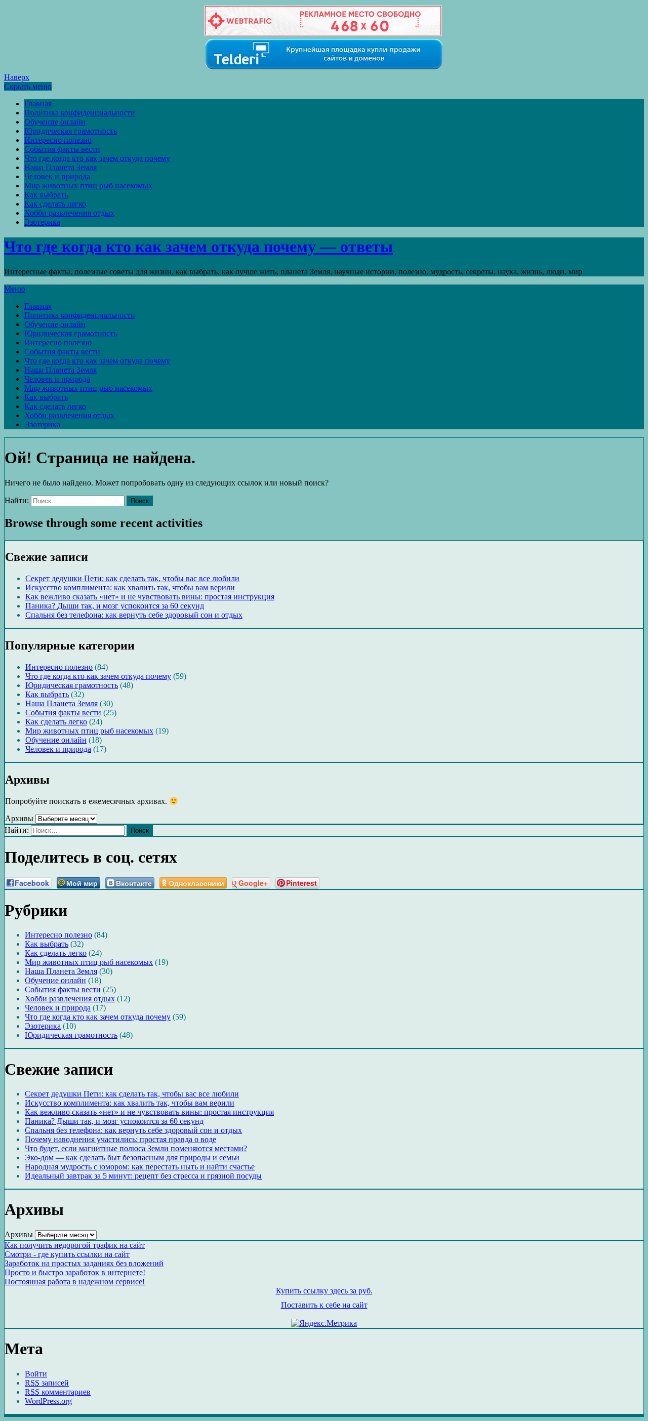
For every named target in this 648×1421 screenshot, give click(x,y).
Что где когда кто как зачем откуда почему (97, 158)
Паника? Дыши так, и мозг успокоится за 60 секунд (114, 605)
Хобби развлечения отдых (69, 213)
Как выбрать (46, 194)
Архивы (19, 818)
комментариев (58, 1392)
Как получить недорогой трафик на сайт (75, 1245)
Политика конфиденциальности (79, 112)
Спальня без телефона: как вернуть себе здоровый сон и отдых (133, 615)
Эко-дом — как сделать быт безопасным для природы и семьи (132, 1157)
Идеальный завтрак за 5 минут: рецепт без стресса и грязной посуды (143, 1175)
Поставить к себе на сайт (324, 1305)
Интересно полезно (58, 140)
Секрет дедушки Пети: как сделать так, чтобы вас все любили (132, 578)
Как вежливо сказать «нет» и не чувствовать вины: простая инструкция (149, 596)
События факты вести (62, 149)
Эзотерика (42, 222)
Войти (36, 1373)
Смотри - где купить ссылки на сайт (67, 1254)
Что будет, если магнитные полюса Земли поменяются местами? (136, 1148)
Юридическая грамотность (70, 131)
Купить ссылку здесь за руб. (324, 1290)
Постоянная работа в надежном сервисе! (75, 1281)
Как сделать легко (55, 203)
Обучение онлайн (55, 121)
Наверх (16, 77)
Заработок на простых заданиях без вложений (84, 1263)
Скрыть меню (28, 86)
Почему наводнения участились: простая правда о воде (120, 1139)
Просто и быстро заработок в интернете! (75, 1272)
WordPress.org (48, 1401)
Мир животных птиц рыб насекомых (88, 185)
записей (47, 1382)
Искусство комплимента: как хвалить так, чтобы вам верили (130, 587)
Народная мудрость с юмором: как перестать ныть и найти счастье (140, 1166)
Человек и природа (57, 176)
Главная (38, 103)
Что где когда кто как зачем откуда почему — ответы (198, 246)
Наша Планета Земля (60, 167)
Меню (14, 289)
